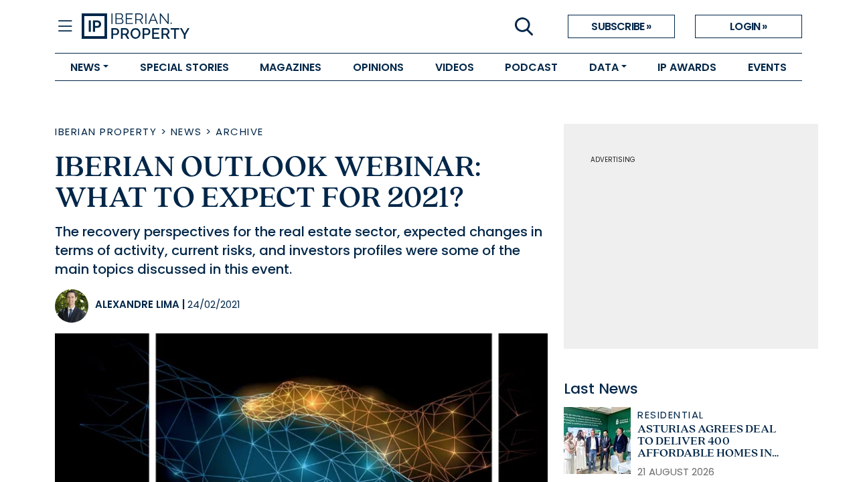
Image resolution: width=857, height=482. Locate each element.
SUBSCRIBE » (621, 26)
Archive (240, 132)
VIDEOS (454, 67)
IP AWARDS (686, 67)
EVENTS (767, 67)
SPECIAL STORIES (184, 67)
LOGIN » (748, 26)
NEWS (85, 67)
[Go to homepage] (255, 26)
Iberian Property (106, 132)
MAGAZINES (290, 67)
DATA (604, 67)
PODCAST (531, 67)
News (186, 132)
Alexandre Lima (137, 304)
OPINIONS (378, 67)
